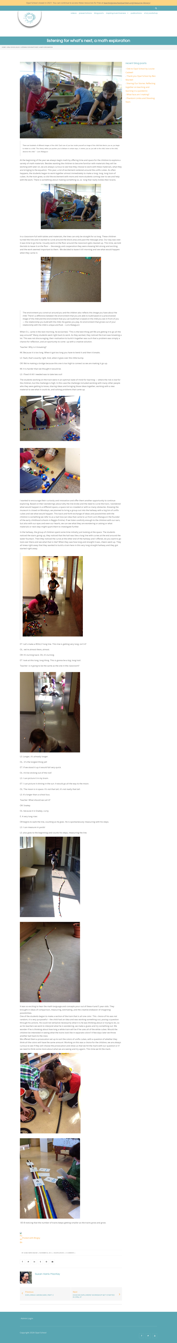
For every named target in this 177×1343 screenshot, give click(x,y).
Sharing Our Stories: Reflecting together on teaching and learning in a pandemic (140, 87)
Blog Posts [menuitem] (99, 13)
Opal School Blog (13, 47)
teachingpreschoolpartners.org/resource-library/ (127, 2)
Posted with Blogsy (31, 1237)
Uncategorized (58, 1253)
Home (4, 47)
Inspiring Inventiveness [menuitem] (116, 13)
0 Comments (70, 1253)
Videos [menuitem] (74, 13)
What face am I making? (138, 94)
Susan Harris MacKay (31, 1253)
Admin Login (27, 1318)
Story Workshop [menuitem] (151, 13)
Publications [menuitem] (136, 13)
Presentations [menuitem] (85, 13)
